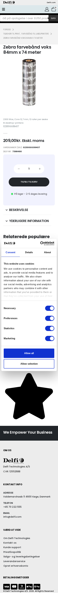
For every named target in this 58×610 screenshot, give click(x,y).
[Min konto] (46, 9)
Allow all (29, 353)
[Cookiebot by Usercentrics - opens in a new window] (41, 243)
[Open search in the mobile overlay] (29, 18)
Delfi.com (51, 2)
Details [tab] (29, 252)
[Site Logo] (8, 2)
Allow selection (29, 363)
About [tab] (47, 252)
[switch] (49, 318)
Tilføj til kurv (29, 181)
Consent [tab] (10, 252)
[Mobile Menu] (3, 9)
